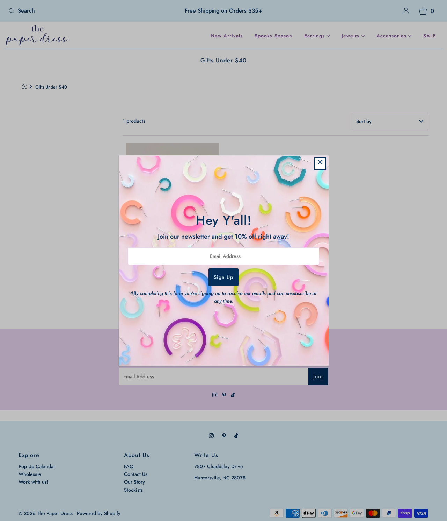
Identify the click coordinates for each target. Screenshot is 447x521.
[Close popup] (320, 163)
